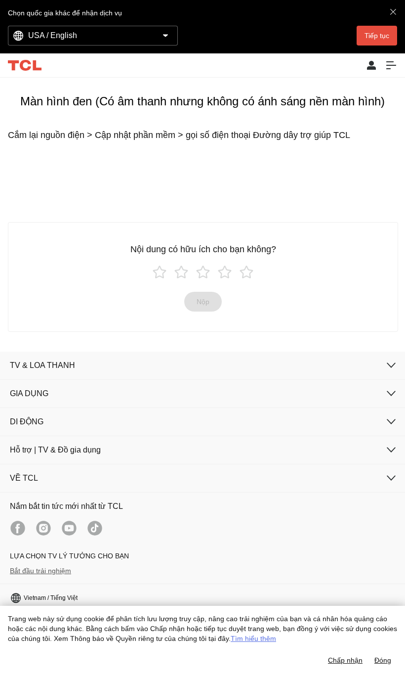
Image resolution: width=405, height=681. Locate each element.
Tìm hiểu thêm (253, 638)
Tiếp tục (376, 36)
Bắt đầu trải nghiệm (40, 571)
